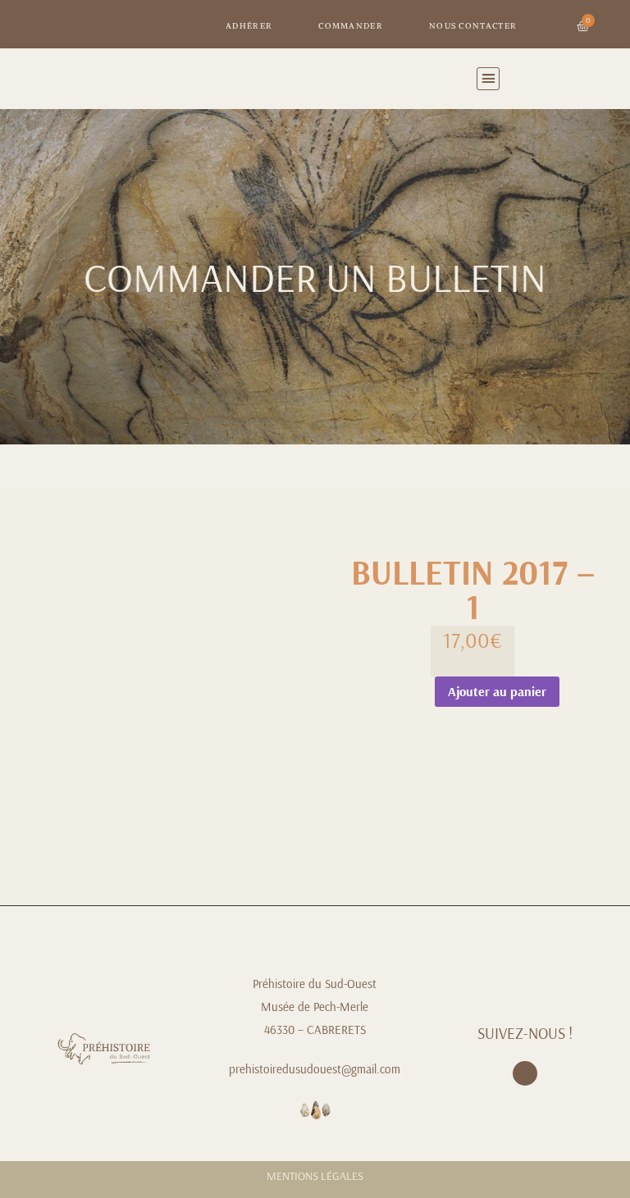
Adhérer (249, 25)
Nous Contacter (473, 25)
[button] (488, 78)
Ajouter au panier (497, 691)
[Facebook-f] (525, 1073)
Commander (350, 25)
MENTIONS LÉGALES (315, 1175)
